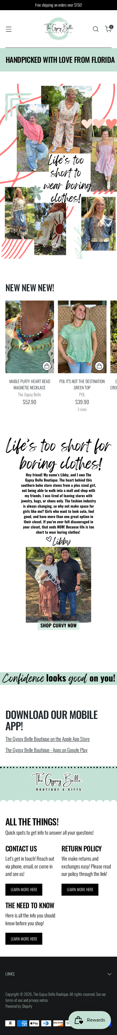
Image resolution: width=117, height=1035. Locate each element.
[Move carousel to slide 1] (54, 245)
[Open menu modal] (8, 29)
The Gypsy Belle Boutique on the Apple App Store (47, 739)
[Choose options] (99, 366)
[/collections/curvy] (58, 530)
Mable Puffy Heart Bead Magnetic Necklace (29, 384)
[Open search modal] (95, 29)
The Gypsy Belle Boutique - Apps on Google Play (46, 750)
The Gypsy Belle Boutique (50, 994)
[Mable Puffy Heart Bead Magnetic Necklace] (29, 337)
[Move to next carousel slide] (72, 245)
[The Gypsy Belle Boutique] (58, 29)
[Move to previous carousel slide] (44, 245)
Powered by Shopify (18, 1006)
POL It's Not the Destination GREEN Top (82, 384)
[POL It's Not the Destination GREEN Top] (82, 337)
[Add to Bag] (47, 366)
